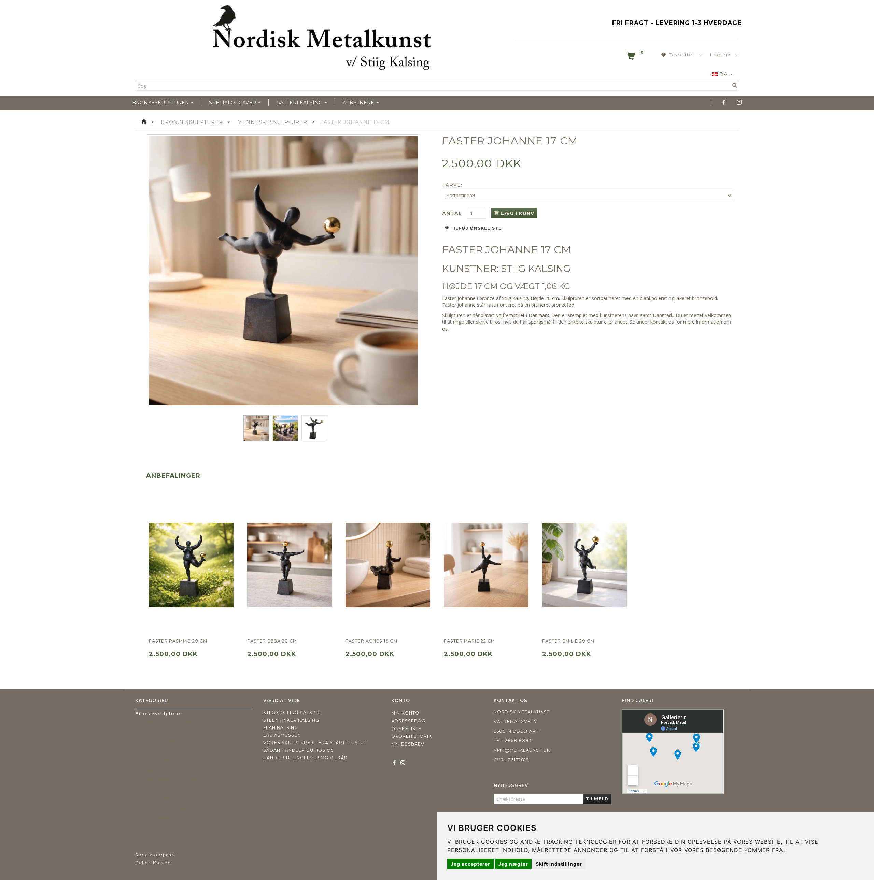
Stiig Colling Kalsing (292, 712)
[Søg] (734, 85)
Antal (453, 213)
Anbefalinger (173, 475)
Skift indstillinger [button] (559, 864)
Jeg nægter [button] (513, 864)
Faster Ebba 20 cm (272, 641)
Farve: (452, 185)
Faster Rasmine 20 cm (178, 641)
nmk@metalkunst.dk (522, 750)
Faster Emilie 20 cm (568, 641)
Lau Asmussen (282, 735)
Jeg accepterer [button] (470, 864)
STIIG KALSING (536, 268)
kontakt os (662, 322)
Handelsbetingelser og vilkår (305, 757)
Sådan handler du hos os (298, 750)
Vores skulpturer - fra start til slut (315, 742)
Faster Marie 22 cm (469, 641)
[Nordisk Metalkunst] (322, 39)
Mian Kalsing (280, 727)
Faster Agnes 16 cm (371, 641)
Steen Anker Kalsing (291, 720)
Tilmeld (597, 799)
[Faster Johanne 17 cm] (283, 270)
